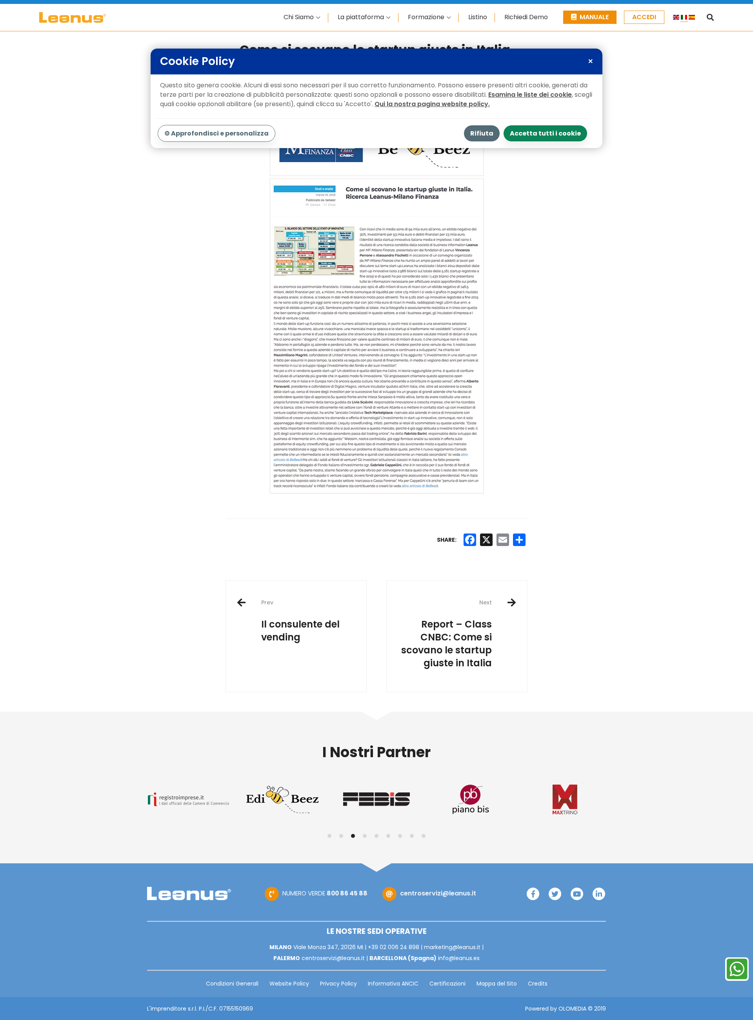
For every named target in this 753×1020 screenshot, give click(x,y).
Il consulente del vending (300, 621)
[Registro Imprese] (188, 799)
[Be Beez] (282, 799)
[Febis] (376, 799)
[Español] (692, 18)
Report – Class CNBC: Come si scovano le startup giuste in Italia (446, 634)
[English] (676, 18)
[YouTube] (577, 894)
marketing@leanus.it (452, 947)
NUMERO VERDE (324, 893)
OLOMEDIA (572, 1009)
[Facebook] (533, 894)
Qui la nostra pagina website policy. (432, 104)
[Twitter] (555, 894)
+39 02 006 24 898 (393, 947)
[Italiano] (684, 18)
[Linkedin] (599, 894)
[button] (329, 836)
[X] (486, 540)
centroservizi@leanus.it (438, 893)
